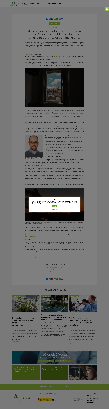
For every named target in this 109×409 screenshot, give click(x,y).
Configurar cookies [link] (54, 209)
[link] (107, 9)
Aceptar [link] (54, 206)
